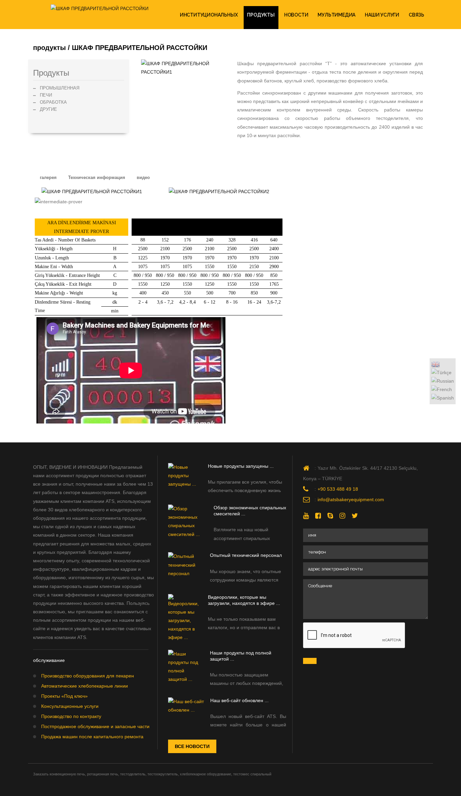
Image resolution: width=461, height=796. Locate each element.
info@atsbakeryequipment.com (351, 499)
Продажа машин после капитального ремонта (92, 736)
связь (416, 15)
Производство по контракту (71, 716)
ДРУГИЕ (48, 109)
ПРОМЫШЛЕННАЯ (59, 88)
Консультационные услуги (70, 706)
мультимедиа (336, 15)
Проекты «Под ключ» (64, 696)
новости (296, 15)
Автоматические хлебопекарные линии (84, 686)
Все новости (192, 746)
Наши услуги (382, 15)
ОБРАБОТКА (53, 102)
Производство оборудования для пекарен (87, 675)
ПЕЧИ (46, 95)
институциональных (209, 15)
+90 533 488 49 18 (338, 489)
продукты (260, 15)
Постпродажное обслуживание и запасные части (95, 726)
